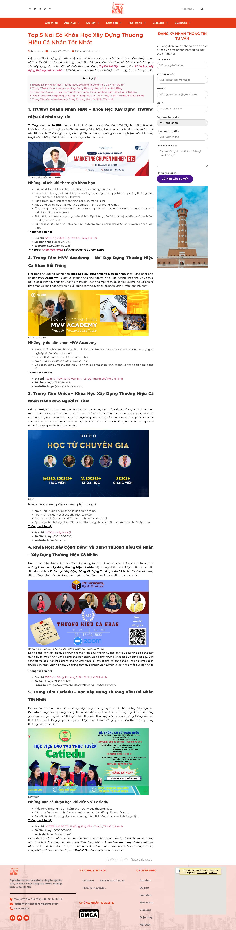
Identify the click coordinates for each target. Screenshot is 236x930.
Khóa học (93, 51)
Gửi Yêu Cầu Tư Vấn (175, 178)
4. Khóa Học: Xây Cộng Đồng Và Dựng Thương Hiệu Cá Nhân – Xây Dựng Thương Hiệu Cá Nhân (87, 95)
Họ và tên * (163, 60)
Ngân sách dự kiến (168, 131)
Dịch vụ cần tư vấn (168, 117)
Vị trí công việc (165, 74)
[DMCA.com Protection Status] (106, 913)
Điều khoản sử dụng (112, 880)
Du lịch (91, 22)
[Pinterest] (19, 918)
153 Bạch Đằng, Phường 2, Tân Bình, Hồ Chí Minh (76, 677)
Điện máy (146, 917)
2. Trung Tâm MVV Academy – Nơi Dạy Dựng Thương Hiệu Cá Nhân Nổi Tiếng (76, 88)
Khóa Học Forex (52, 249)
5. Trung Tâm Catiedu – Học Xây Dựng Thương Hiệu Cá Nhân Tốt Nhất (72, 99)
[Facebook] (12, 918)
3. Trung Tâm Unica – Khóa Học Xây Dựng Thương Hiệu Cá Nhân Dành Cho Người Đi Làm (83, 91)
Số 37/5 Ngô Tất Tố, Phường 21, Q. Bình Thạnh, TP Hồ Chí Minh (84, 826)
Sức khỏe (181, 22)
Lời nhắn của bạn (167, 145)
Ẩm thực (70, 22)
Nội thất (145, 924)
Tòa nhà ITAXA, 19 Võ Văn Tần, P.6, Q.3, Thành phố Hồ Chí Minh (84, 378)
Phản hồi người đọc (94, 887)
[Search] (204, 9)
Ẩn (96, 78)
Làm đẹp (112, 22)
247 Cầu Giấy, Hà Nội (58, 532)
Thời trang (135, 22)
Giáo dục (158, 22)
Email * (161, 88)
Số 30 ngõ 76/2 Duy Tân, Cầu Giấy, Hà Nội (71, 238)
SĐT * (160, 103)
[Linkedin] (26, 918)
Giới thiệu (51, 22)
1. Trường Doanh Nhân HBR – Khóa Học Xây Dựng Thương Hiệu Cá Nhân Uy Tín (77, 84)
